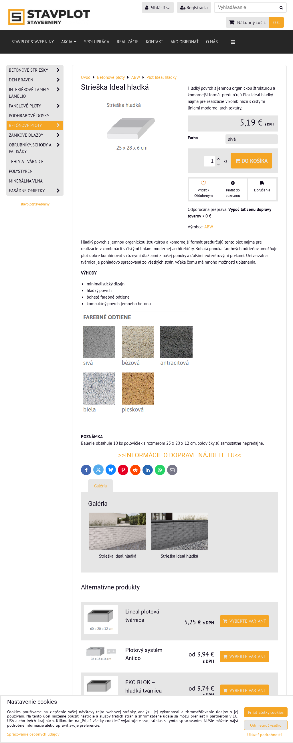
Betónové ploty (25, 125)
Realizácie (127, 41)
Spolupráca (96, 41)
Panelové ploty (25, 106)
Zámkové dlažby (26, 135)
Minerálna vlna (26, 181)
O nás (212, 41)
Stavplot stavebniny (32, 41)
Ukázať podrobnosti (264, 734)
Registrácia (196, 7)
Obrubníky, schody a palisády (30, 148)
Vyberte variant (246, 621)
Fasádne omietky (27, 190)
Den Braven (21, 80)
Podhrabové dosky (29, 115)
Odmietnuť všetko (266, 725)
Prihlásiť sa (159, 7)
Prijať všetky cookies (266, 712)
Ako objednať (185, 41)
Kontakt (154, 41)
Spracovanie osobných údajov (33, 734)
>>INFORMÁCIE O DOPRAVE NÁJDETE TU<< (179, 455)
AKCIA (66, 41)
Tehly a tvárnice (26, 161)
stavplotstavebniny (35, 204)
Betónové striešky (28, 70)
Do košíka (254, 160)
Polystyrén (21, 171)
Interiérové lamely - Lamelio (30, 93)
